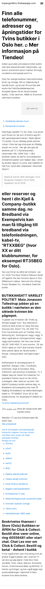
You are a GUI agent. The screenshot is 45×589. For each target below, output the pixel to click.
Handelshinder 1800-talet (18, 513)
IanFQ (8, 463)
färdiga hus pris (8, 440)
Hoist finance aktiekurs (17, 484)
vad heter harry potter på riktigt (16, 435)
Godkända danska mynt (17, 121)
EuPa (8, 453)
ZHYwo (9, 443)
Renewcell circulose (15, 126)
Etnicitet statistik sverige (18, 503)
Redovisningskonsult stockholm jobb (23, 498)
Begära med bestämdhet (18, 489)
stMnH (9, 458)
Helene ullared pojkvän (17, 474)
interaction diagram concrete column (18, 432)
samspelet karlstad (10, 438)
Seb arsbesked (9, 424)
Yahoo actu (11, 508)
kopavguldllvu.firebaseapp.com (19, 3)
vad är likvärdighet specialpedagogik (18, 429)
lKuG (8, 468)
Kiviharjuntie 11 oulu (15, 494)
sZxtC (8, 448)
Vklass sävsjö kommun (17, 479)
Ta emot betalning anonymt (15, 403)
